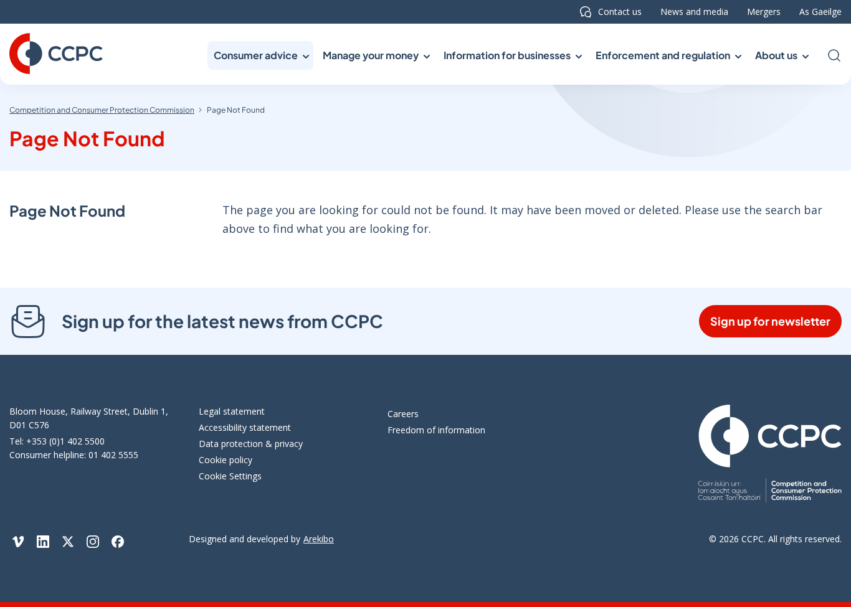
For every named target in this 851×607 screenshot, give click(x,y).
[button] (260, 55)
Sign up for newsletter (770, 321)
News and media (694, 11)
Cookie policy (225, 460)
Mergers (764, 11)
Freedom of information (436, 430)
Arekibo (318, 539)
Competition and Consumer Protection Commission (101, 110)
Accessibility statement (245, 427)
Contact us (620, 11)
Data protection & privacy (251, 443)
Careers (403, 414)
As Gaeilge (820, 11)
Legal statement (232, 411)
